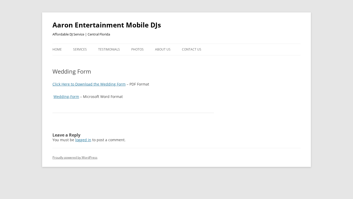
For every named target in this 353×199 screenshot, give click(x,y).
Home (57, 49)
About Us (163, 49)
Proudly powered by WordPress (74, 157)
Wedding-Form (66, 96)
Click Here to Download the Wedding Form (89, 84)
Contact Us (191, 49)
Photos (137, 49)
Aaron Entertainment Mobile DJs (106, 25)
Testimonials (109, 49)
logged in (83, 139)
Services (80, 49)
